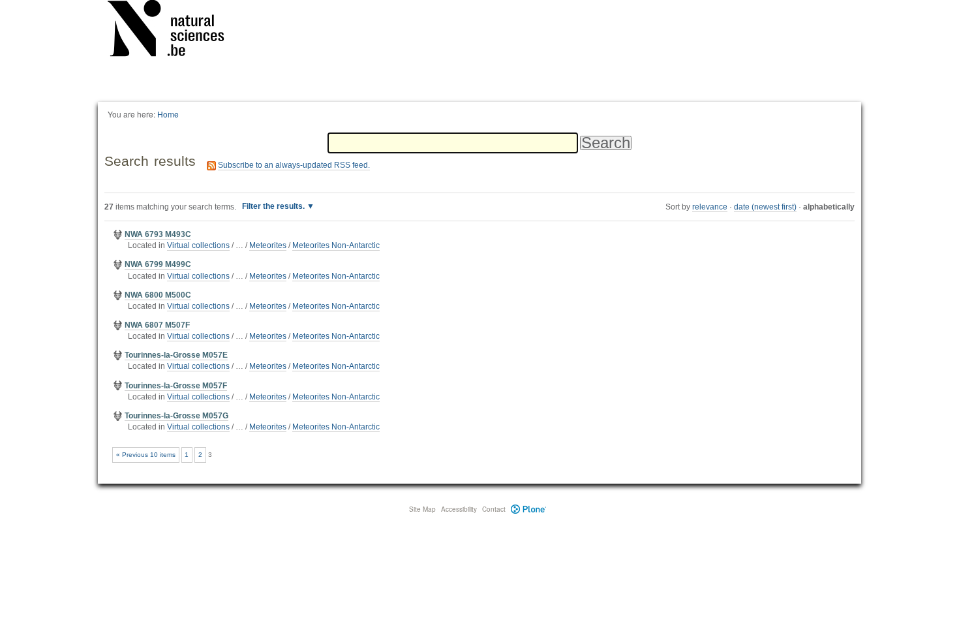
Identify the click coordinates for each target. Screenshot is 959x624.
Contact (494, 509)
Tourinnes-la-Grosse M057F (176, 385)
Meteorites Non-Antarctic (336, 245)
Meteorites (267, 245)
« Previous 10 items (145, 454)
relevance (709, 206)
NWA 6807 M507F (157, 325)
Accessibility (459, 509)
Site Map (422, 509)
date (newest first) (765, 206)
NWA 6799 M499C (158, 264)
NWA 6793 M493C (158, 234)
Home (168, 113)
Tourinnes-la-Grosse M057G (176, 415)
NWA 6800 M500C (158, 295)
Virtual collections (198, 245)
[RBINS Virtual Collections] (174, 30)
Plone (529, 509)
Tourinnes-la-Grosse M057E (176, 355)
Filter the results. (274, 206)
